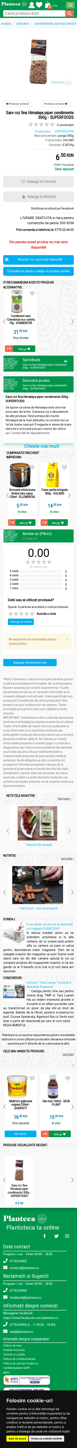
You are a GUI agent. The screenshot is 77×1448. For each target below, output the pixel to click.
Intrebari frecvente (14, 1350)
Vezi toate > (68, 1060)
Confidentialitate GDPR (16, 1368)
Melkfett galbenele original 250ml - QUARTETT (20, 1104)
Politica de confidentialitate (19, 1359)
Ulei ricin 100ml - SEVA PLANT (56, 1102)
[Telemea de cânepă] (38, 824)
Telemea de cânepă (38, 844)
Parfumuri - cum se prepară (38, 908)
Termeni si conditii (14, 1354)
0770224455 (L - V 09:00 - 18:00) (32, 1325)
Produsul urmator (54, 103)
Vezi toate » (64, 798)
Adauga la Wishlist (41, 196)
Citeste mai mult (41, 446)
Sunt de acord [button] (17, 1438)
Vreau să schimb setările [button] (46, 1438)
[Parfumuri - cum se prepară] (39, 885)
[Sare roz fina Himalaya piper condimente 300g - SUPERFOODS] (38, 60)
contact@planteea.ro (24, 1268)
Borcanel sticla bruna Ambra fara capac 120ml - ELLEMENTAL (22, 493)
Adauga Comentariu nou (30, 662)
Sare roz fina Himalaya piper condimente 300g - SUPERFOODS (19, 1190)
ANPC (6, 1372)
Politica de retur (12, 1345)
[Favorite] (31, 4)
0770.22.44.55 (64, 229)
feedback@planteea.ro (25, 1298)
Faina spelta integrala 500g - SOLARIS (54, 491)
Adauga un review (20, 621)
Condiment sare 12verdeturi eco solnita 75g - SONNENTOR (21, 319)
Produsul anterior (18, 103)
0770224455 (18, 1261)
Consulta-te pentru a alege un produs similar (38, 271)
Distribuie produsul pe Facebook (52, 208)
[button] (50, 4)
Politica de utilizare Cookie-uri (20, 1363)
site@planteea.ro (21, 1332)
